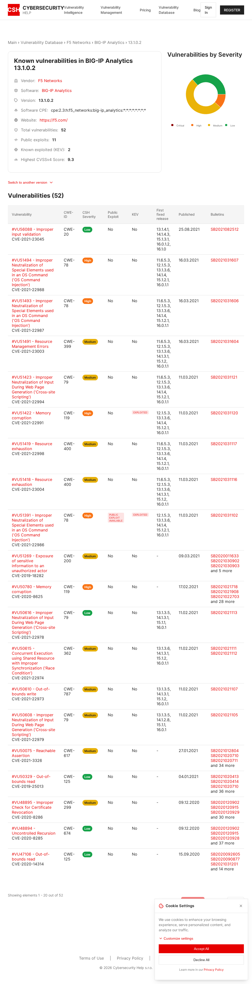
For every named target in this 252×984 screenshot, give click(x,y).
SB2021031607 (224, 260)
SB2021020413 (225, 776)
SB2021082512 (225, 229)
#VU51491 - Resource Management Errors (32, 344)
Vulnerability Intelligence (74, 10)
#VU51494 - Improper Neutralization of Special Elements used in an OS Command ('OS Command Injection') (33, 272)
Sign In (208, 10)
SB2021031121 (224, 377)
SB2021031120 (224, 412)
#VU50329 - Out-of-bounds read (31, 779)
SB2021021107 (224, 688)
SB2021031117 (224, 443)
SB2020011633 (225, 555)
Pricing (145, 10)
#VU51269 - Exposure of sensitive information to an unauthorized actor (32, 563)
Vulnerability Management (111, 10)
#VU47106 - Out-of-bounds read (30, 856)
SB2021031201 (224, 863)
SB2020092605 (225, 854)
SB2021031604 (225, 341)
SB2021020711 (224, 760)
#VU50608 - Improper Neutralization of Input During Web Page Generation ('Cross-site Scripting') (33, 724)
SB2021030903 (225, 565)
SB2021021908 (225, 591)
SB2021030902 (225, 560)
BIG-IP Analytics (109, 42)
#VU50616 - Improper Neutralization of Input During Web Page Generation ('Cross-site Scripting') (33, 622)
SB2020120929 (225, 812)
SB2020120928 (225, 838)
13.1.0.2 (135, 42)
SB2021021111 (223, 648)
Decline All (201, 960)
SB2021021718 (224, 586)
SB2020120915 (225, 807)
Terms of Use (91, 958)
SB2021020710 (224, 755)
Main (12, 42)
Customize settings (178, 938)
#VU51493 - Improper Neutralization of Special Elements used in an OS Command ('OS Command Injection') (33, 313)
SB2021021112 (224, 653)
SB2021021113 (224, 612)
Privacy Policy (130, 958)
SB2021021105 (224, 714)
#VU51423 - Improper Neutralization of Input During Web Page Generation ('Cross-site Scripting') (33, 387)
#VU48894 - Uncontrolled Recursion (33, 831)
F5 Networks (79, 42)
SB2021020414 (225, 781)
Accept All (201, 949)
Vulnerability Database (169, 10)
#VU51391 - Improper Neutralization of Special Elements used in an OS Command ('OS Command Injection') (33, 527)
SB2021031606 (225, 300)
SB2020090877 (225, 859)
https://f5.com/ (54, 120)
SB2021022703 (225, 596)
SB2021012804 (225, 750)
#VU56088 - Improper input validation (32, 232)
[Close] (241, 906)
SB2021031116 (224, 479)
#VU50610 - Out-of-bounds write (31, 691)
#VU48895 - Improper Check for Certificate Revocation (32, 807)
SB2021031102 (224, 515)
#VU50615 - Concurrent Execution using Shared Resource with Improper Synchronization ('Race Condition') (33, 660)
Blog (197, 10)
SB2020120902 (225, 802)
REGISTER (232, 10)
